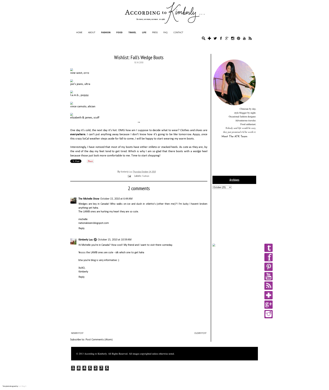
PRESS (155, 32)
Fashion (145, 175)
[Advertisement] (233, 215)
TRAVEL (132, 32)
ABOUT (91, 32)
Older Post (200, 333)
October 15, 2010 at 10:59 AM (114, 239)
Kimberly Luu (85, 239)
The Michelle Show (88, 198)
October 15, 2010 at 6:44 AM (116, 198)
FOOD (119, 32)
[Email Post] (129, 175)
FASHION (106, 32)
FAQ (165, 32)
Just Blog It (22, 386)
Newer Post (77, 333)
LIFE (144, 32)
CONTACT (178, 32)
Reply (81, 228)
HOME (79, 32)
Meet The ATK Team (234, 136)
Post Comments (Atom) (99, 339)
